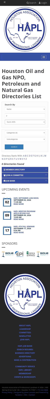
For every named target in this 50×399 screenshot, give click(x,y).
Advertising (25, 356)
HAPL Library (25, 370)
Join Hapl (25, 339)
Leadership (25, 329)
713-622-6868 (42, 390)
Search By (10, 104)
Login (44, 2)
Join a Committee (14, 175)
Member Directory (15, 169)
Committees (25, 332)
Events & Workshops (25, 377)
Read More (19, 204)
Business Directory (25, 353)
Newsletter (25, 336)
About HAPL (25, 325)
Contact (32, 395)
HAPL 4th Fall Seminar (24, 226)
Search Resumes (25, 349)
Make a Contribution (25, 360)
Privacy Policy (7, 392)
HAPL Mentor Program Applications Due (24, 212)
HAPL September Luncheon (26, 198)
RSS (25, 395)
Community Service (25, 366)
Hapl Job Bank (25, 346)
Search (32, 2)
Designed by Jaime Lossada (24, 392)
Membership (25, 373)
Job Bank (10, 181)
